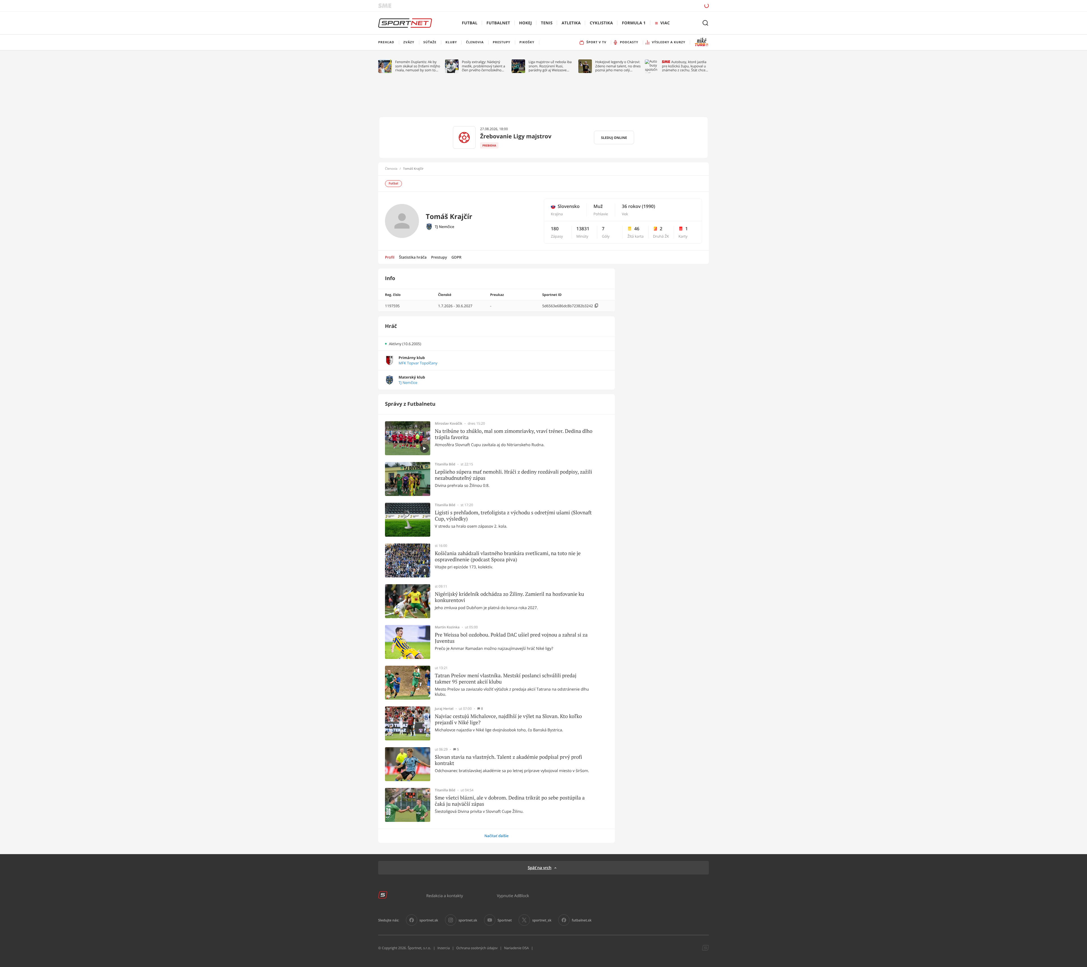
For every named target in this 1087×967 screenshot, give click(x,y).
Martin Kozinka (447, 627)
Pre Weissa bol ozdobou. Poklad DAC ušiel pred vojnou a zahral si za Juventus (511, 638)
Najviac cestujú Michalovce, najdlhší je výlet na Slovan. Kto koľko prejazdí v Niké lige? (508, 719)
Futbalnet (498, 23)
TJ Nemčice (444, 226)
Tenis (547, 23)
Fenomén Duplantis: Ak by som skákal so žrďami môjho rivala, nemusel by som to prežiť (417, 66)
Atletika (571, 23)
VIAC (665, 23)
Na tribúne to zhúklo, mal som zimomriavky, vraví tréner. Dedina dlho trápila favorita (513, 434)
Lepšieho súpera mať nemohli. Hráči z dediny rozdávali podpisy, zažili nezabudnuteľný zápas (513, 475)
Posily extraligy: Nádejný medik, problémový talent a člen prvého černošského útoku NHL (483, 66)
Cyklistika (601, 23)
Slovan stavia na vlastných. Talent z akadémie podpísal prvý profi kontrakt (508, 760)
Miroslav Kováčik (448, 423)
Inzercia (443, 947)
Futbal (470, 23)
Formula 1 (634, 23)
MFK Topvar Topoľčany (418, 363)
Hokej (525, 23)
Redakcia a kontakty (444, 895)
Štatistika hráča (413, 257)
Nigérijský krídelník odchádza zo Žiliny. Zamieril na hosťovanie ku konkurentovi (509, 597)
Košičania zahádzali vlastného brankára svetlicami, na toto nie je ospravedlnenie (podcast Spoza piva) (508, 556)
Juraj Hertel (444, 708)
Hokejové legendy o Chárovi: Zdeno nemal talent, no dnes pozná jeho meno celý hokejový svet (618, 66)
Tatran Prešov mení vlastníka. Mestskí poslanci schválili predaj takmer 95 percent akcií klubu (505, 678)
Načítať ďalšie (496, 835)
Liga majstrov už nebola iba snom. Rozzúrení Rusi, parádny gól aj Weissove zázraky (550, 66)
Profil (390, 257)
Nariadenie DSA (516, 947)
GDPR (456, 257)
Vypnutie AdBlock (513, 895)
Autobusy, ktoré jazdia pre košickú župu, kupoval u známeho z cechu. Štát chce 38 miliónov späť (684, 66)
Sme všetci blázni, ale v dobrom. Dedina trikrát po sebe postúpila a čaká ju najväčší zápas (510, 801)
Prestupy (439, 257)
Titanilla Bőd (445, 464)
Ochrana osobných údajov (477, 947)
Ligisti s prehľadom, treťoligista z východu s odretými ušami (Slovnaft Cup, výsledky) (513, 516)
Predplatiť (665, 5)
